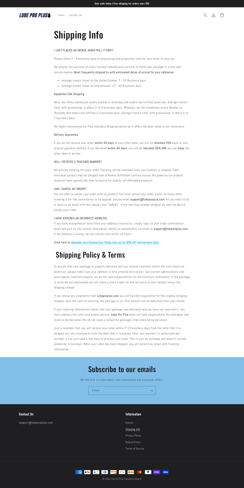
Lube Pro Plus (117, 479)
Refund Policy (133, 442)
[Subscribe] (151, 390)
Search (129, 422)
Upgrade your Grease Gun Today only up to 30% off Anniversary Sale (115, 242)
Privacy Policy (133, 435)
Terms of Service (135, 448)
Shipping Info (133, 429)
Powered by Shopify (133, 479)
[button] (205, 15)
